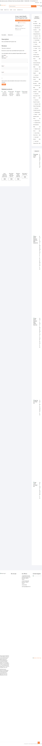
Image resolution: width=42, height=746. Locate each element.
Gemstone (36, 68)
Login (41, 2)
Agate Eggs (37, 25)
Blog (15, 9)
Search (33, 6)
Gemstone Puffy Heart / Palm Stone (36, 95)
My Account (37, 2)
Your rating (4, 55)
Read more (5, 179)
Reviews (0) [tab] (10, 34)
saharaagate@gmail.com (26, 586)
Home (2, 9)
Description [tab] (4, 34)
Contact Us (20, 9)
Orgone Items (37, 120)
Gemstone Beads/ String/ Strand (35, 77)
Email (3, 72)
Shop (11, 9)
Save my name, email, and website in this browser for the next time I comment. (14, 81)
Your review (4, 58)
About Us (6, 9)
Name (3, 66)
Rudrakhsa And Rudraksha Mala (36, 124)
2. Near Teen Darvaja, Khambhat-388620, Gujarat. (25, 582)
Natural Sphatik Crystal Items (36, 116)
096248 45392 (24, 584)
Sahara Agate (31, 743)
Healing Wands (37, 112)
